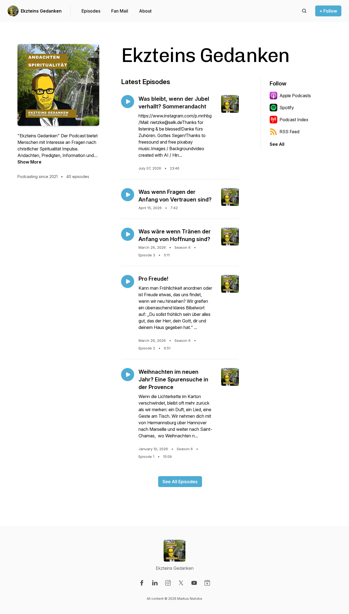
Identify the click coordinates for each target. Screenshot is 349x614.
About (145, 11)
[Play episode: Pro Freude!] (127, 281)
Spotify (286, 107)
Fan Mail (119, 11)
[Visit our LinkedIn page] (155, 583)
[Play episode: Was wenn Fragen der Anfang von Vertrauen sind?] (127, 194)
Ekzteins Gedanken (41, 11)
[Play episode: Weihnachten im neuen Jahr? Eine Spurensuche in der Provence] (127, 374)
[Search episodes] (304, 11)
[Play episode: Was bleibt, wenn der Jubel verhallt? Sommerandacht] (127, 101)
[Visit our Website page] (207, 583)
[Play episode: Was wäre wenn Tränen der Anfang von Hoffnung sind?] (127, 234)
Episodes (91, 11)
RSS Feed (289, 131)
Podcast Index (293, 119)
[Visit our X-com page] (181, 583)
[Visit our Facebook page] (142, 583)
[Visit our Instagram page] (168, 583)
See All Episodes (180, 481)
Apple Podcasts (295, 95)
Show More (29, 162)
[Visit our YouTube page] (194, 583)
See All (277, 144)
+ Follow (328, 11)
